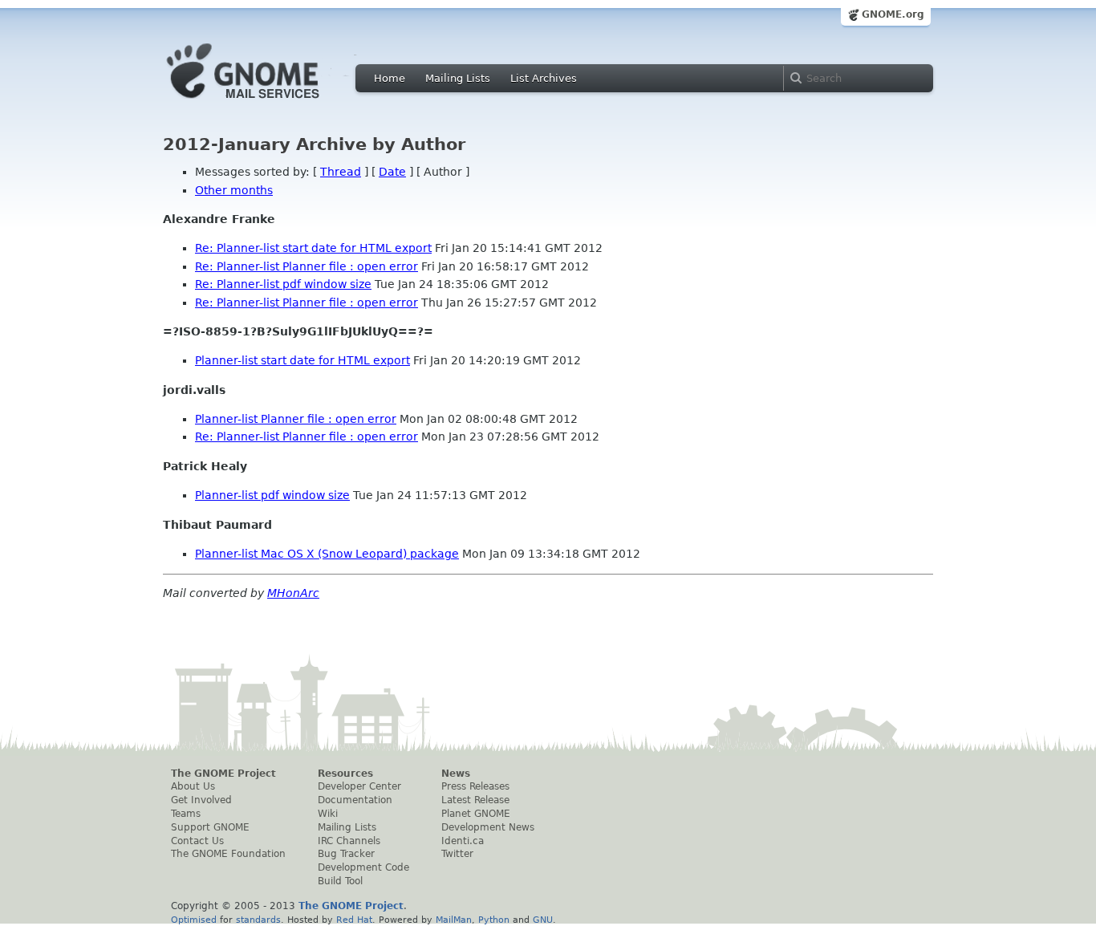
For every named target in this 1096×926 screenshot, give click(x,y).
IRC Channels (349, 841)
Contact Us (197, 841)
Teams (186, 813)
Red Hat (354, 919)
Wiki (328, 813)
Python (493, 919)
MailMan (454, 919)
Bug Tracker (346, 853)
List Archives (543, 78)
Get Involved (201, 800)
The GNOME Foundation (228, 853)
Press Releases (475, 786)
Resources (345, 773)
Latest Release (475, 800)
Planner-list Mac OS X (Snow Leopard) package (327, 553)
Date (392, 171)
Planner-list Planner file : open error (295, 418)
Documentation (355, 800)
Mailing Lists (457, 78)
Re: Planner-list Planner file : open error (306, 266)
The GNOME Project (223, 773)
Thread (340, 171)
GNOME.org (893, 14)
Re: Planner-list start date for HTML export (313, 248)
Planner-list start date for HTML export (302, 360)
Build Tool (340, 881)
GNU (543, 919)
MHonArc (293, 593)
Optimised (194, 919)
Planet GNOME (475, 813)
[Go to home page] (267, 103)
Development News (487, 827)
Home (389, 78)
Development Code (363, 867)
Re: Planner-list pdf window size (283, 284)
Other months (234, 190)
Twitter (457, 853)
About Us (193, 786)
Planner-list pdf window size (272, 495)
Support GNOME (210, 827)
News (455, 773)
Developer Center (359, 786)
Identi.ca (462, 841)
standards (258, 919)
